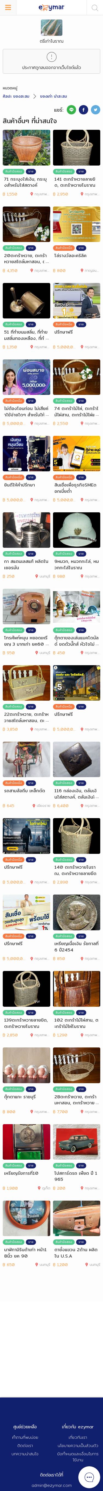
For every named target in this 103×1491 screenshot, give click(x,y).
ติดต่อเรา (25, 1445)
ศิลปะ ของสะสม (16, 96)
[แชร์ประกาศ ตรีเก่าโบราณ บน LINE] (71, 109)
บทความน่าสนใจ (25, 1454)
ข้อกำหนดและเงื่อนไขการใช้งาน (78, 1457)
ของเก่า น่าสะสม (53, 96)
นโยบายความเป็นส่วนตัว (78, 1445)
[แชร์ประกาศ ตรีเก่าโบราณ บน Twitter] (95, 109)
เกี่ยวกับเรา (78, 1437)
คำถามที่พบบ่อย (25, 1437)
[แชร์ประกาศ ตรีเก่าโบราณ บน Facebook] (83, 109)
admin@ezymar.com (52, 1485)
